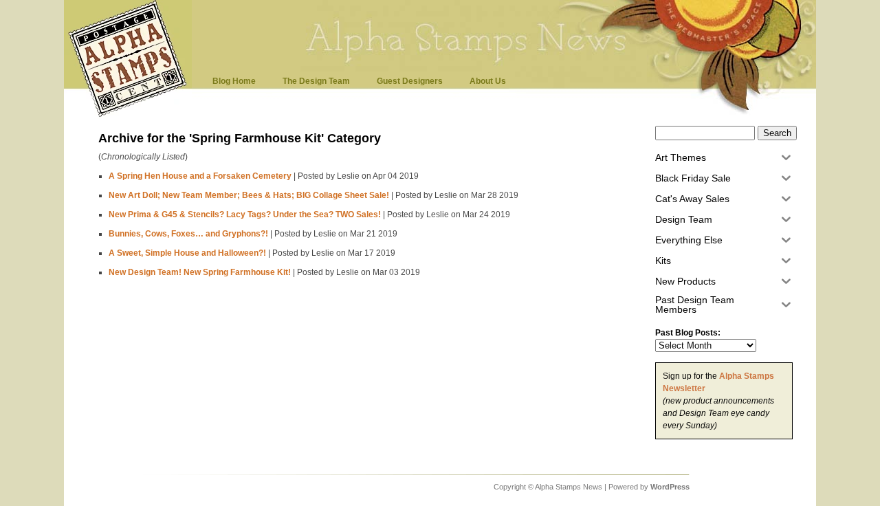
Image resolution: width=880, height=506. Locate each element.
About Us (488, 81)
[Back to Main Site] (131, 116)
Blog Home (234, 81)
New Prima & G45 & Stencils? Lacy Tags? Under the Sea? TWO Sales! (245, 214)
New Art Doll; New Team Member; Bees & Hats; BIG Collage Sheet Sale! (249, 195)
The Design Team (316, 81)
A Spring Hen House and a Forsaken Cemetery (200, 176)
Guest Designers (410, 81)
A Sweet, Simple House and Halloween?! (187, 253)
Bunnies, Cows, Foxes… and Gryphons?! (188, 234)
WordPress (670, 487)
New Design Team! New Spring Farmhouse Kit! (200, 272)
